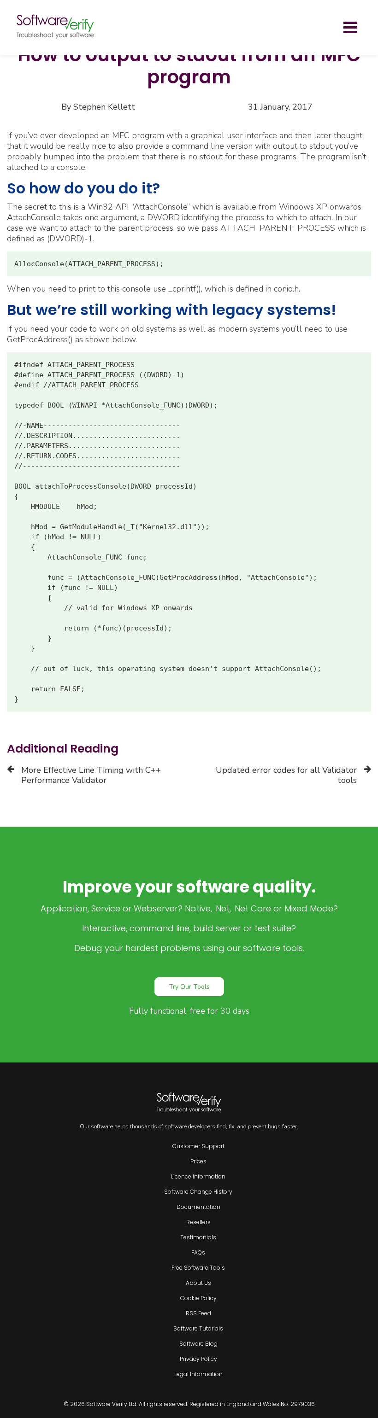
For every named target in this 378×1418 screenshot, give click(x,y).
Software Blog (198, 1344)
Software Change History (198, 1192)
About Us (198, 1283)
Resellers (198, 1222)
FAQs (198, 1252)
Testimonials (198, 1237)
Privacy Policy (198, 1359)
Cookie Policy (198, 1298)
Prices (198, 1161)
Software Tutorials (198, 1328)
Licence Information (198, 1176)
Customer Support (198, 1146)
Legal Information (198, 1374)
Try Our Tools (189, 986)
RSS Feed (198, 1313)
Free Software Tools (198, 1268)
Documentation (198, 1207)
